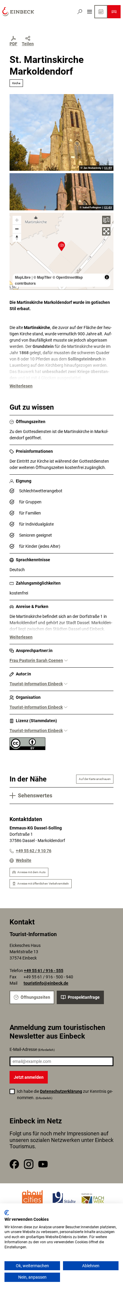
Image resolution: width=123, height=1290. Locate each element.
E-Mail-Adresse (32, 1049)
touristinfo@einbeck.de (46, 983)
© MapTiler (42, 277)
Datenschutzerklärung (61, 1091)
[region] (61, 251)
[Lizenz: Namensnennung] (27, 748)
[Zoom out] (17, 228)
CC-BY (108, 168)
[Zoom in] (17, 220)
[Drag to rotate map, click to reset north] (17, 237)
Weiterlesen (21, 386)
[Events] (100, 11)
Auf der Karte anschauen (95, 779)
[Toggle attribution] (106, 277)
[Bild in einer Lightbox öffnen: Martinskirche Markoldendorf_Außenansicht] (61, 132)
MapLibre (23, 277)
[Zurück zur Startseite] (18, 11)
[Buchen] (114, 11)
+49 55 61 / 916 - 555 (43, 970)
